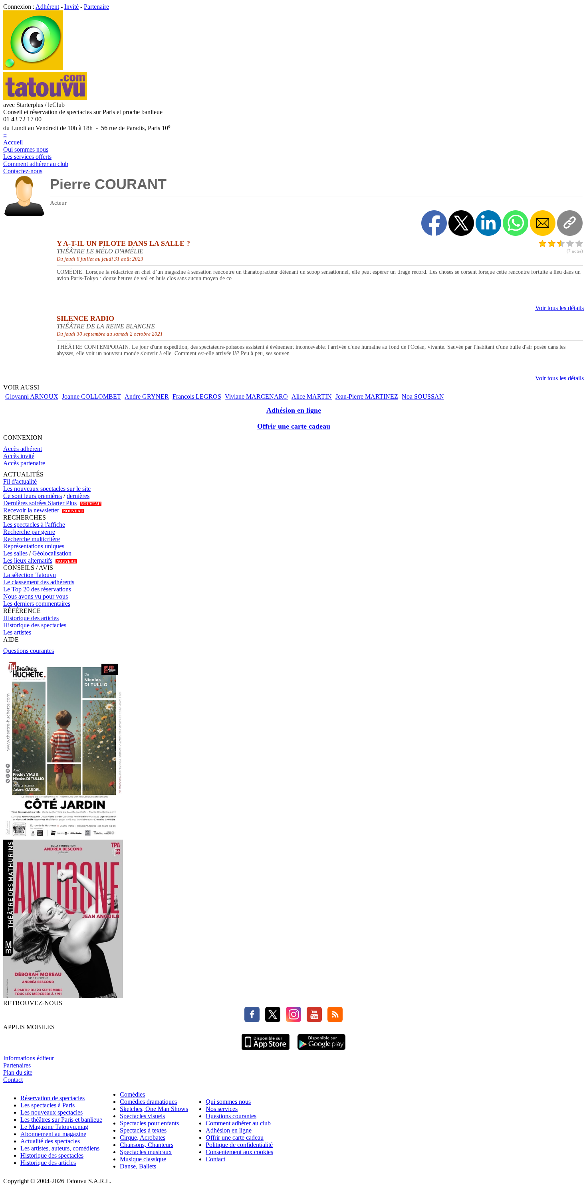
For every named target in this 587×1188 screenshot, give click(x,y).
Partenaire (96, 6)
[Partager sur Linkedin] (488, 223)
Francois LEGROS (197, 396)
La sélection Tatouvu (29, 574)
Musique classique (143, 1159)
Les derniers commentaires (36, 603)
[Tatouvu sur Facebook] (252, 1019)
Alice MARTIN (312, 396)
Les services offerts (27, 156)
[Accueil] (33, 68)
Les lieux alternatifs (27, 560)
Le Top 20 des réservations (37, 589)
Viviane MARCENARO (256, 396)
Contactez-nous (22, 171)
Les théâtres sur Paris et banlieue (61, 1119)
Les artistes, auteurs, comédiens (59, 1148)
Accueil (13, 142)
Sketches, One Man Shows (154, 1108)
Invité (71, 6)
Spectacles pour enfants (149, 1123)
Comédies (132, 1094)
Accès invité (18, 456)
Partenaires (17, 1065)
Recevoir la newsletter (31, 510)
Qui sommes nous (25, 149)
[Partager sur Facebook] (434, 223)
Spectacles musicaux (146, 1151)
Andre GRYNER (147, 396)
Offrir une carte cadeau (293, 426)
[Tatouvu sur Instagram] (291, 1019)
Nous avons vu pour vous (35, 596)
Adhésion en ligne (293, 410)
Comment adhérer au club (35, 163)
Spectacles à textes (143, 1130)
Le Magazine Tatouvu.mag (54, 1126)
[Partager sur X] (461, 223)
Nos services (222, 1108)
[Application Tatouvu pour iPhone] (265, 1051)
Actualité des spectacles (50, 1141)
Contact (13, 1079)
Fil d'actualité (20, 481)
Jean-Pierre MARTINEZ (366, 396)
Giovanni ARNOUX (31, 396)
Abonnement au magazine (53, 1134)
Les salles (15, 553)
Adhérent (47, 6)
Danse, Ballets (138, 1166)
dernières (78, 495)
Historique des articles (31, 618)
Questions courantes (28, 650)
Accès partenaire (24, 463)
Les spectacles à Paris (47, 1105)
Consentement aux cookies (239, 1151)
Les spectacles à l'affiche (34, 524)
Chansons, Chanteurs (146, 1144)
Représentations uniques (33, 546)
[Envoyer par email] (542, 223)
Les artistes (17, 632)
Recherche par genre (29, 531)
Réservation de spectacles (52, 1098)
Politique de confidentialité (239, 1144)
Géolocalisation (51, 553)
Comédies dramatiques (148, 1101)
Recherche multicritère (31, 539)
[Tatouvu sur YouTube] (312, 1019)
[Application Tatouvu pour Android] (321, 1051)
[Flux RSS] (333, 1019)
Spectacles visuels (142, 1116)
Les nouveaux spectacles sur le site (47, 488)
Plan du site (17, 1072)
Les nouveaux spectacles (51, 1112)
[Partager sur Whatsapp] (515, 223)
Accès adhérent (22, 448)
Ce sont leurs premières (32, 495)
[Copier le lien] (570, 223)
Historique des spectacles (34, 625)
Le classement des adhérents (38, 582)
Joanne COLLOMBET (91, 396)
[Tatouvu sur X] (270, 1019)
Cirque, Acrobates (142, 1137)
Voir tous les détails (559, 307)
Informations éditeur (28, 1058)
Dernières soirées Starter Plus (40, 503)
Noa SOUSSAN (423, 396)
